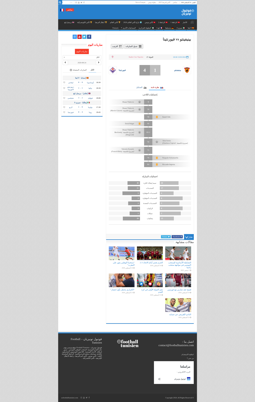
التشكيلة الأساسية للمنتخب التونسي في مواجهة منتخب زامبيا (179, 264)
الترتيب (115, 46)
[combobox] (82, 57)
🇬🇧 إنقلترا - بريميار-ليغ (81, 93)
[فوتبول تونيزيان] (187, 11)
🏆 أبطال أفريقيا (101, 22)
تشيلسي (71, 98)
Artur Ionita (166, 141)
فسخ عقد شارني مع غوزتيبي (179, 289)
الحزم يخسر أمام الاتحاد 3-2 (151, 262)
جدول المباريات (131, 46)
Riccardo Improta (168, 164)
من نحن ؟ (190, 358)
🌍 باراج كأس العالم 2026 (132, 22)
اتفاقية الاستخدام (188, 354)
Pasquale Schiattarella (170, 158)
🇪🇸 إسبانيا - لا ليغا (82, 78)
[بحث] (60, 2)
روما (90, 112)
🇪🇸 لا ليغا (191, 28)
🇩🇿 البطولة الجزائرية (146, 28)
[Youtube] (79, 2)
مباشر (175, 2)
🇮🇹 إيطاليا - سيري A (82, 103)
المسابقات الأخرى (129, 28)
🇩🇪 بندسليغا (169, 28)
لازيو (70, 107)
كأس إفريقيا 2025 (164, 2)
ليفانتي (70, 83)
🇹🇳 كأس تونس (150, 22)
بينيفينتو (177, 70)
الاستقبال (192, 22)
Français (115, 28)
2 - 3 (80, 98)
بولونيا (90, 107)
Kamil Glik (166, 117)
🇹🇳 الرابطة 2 (163, 22)
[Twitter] (81, 2)
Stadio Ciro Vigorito (136, 57)
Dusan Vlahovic (128, 102)
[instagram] (76, 2)
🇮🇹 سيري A (181, 28)
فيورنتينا (122, 70)
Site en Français (140, 2)
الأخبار (185, 22)
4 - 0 (80, 112)
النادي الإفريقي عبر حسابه (180, 314)
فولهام (90, 98)
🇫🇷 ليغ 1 (159, 28)
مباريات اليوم (81, 51)
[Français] (62, 10)
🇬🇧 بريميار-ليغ (69, 22)
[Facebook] (84, 2)
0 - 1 (80, 107)
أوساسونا (90, 83)
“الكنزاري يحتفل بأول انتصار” (122, 289)
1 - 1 (80, 88)
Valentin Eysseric (128, 149)
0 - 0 (80, 82)
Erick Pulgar (129, 124)
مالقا (90, 88)
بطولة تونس (152, 2)
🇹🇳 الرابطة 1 (175, 22)
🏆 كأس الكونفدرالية (84, 22)
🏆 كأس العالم (115, 22)
